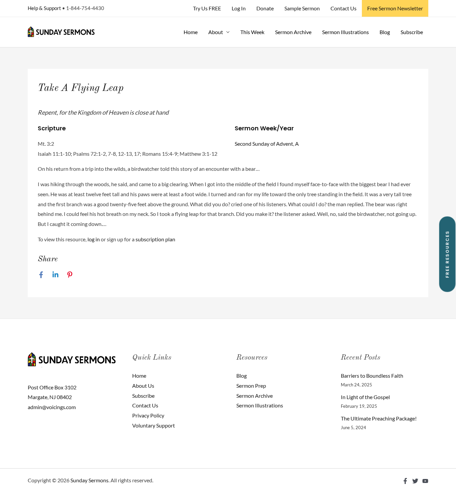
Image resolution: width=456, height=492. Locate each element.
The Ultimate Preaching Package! (379, 418)
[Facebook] (41, 274)
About (215, 32)
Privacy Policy (148, 415)
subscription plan (155, 239)
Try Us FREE (207, 8)
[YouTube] (425, 481)
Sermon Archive (293, 32)
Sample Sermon (302, 8)
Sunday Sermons (89, 480)
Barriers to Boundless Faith (372, 375)
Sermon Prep (251, 385)
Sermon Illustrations (345, 32)
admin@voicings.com (52, 407)
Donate (265, 8)
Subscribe (412, 32)
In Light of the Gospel (365, 397)
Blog (385, 32)
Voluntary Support (153, 425)
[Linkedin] (55, 274)
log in (93, 239)
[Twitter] (415, 481)
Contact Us (343, 8)
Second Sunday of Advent (264, 143)
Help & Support (44, 8)
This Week (252, 32)
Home (191, 32)
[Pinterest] (69, 274)
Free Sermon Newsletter (395, 8)
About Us (143, 385)
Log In (239, 8)
